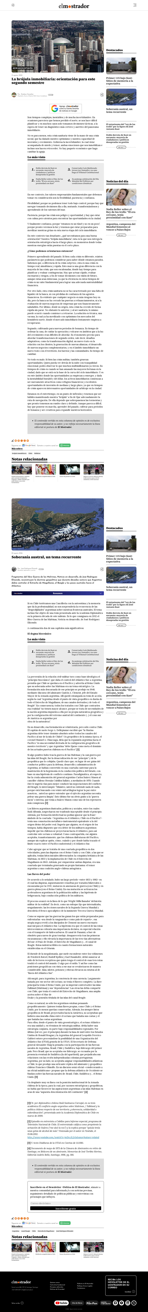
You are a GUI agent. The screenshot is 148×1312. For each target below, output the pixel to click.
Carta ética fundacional (57, 1285)
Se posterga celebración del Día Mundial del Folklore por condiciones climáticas (85, 181)
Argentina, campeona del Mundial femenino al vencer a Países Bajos (120, 226)
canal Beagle (25, 1231)
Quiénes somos (55, 1282)
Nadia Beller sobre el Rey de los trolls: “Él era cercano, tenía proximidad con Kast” (49, 181)
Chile (30, 453)
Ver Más (50, 94)
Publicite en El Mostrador (85, 1283)
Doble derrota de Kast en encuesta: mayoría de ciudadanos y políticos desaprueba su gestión (46, 171)
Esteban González (27, 94)
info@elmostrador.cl (27, 1289)
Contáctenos (81, 1288)
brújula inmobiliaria (19, 453)
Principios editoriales (56, 1287)
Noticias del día (117, 181)
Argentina (15, 1231)
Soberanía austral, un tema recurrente (119, 110)
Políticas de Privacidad (57, 1289)
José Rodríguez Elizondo (29, 568)
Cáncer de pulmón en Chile (67, 476)
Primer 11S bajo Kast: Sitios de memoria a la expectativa (119, 80)
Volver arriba (16, 1303)
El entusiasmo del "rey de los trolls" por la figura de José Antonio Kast (120, 126)
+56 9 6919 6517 (16, 1289)
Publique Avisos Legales (84, 1286)
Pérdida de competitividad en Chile (45, 476)
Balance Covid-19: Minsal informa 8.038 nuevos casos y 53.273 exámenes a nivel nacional (93, 478)
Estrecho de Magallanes (46, 1231)
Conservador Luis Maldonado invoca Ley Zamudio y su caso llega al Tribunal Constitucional (85, 170)
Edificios (37, 453)
